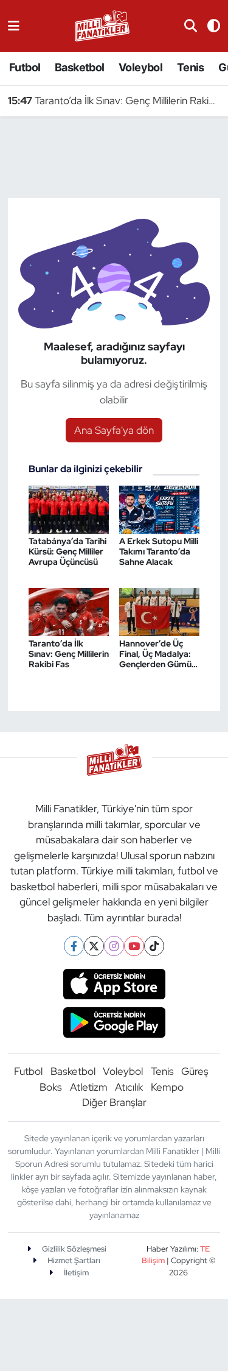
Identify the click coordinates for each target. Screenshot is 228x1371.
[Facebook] (74, 946)
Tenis (190, 67)
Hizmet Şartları (73, 1260)
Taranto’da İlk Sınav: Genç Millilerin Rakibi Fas (114, 100)
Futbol (24, 67)
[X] (94, 946)
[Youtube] (134, 946)
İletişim (75, 1272)
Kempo (167, 1087)
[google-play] (114, 1023)
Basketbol (80, 67)
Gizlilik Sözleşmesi (73, 1249)
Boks (51, 1087)
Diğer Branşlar (114, 1102)
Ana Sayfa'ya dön (114, 430)
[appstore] (114, 986)
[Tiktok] (154, 946)
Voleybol (140, 67)
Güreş (195, 1071)
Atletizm (89, 1087)
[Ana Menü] (13, 25)
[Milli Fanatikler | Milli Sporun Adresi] (102, 25)
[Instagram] (114, 946)
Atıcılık (129, 1087)
